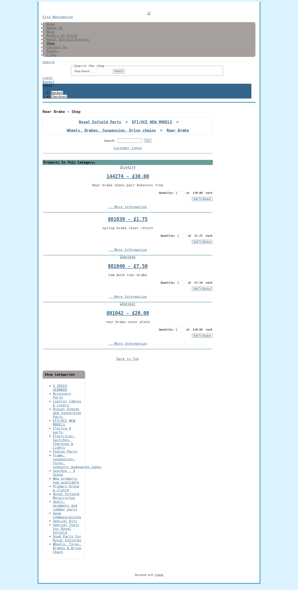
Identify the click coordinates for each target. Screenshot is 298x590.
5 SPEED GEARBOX (60, 388)
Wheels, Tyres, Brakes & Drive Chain (67, 548)
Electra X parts (62, 430)
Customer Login (128, 148)
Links (52, 55)
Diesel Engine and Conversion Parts (67, 413)
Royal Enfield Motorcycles (66, 496)
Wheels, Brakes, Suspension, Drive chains (111, 130)
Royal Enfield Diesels (68, 39)
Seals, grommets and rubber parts (65, 505)
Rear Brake (178, 130)
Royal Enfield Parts (100, 122)
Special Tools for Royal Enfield (66, 529)
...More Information (127, 207)
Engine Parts (65, 451)
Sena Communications (67, 515)
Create (159, 575)
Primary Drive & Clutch (66, 488)
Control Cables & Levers (67, 403)
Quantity (165, 192)
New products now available (66, 480)
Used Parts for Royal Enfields (67, 538)
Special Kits (65, 521)
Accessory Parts (62, 395)
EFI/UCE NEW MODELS (152, 122)
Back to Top (128, 359)
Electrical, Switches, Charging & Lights (64, 442)
